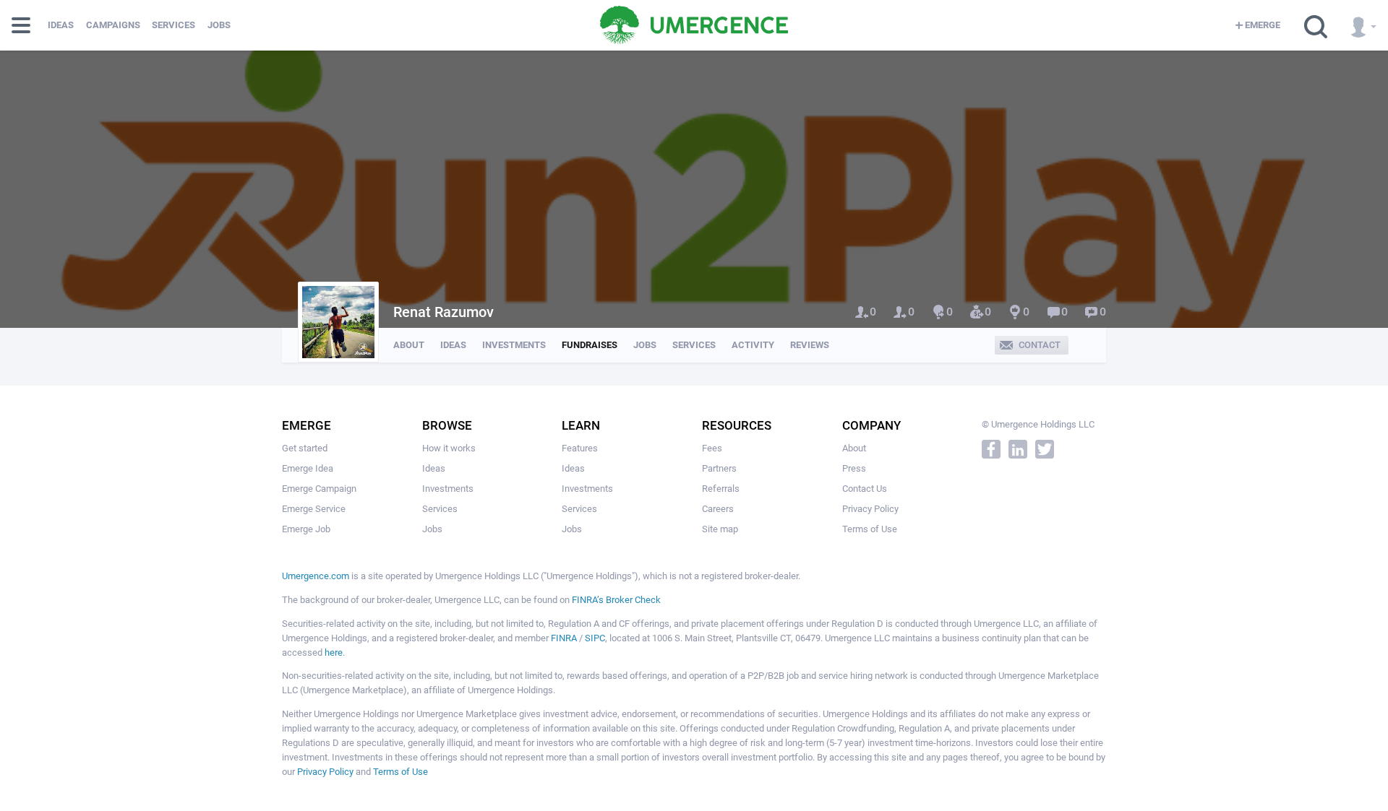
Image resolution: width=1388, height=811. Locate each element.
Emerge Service (314, 508)
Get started (304, 448)
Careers (718, 508)
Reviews (809, 344)
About (408, 344)
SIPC (595, 638)
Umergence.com (315, 576)
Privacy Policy (870, 508)
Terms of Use (869, 529)
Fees (712, 448)
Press (854, 468)
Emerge (1262, 24)
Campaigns (113, 24)
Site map (720, 529)
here (334, 652)
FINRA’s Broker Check (616, 599)
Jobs (219, 24)
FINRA (564, 638)
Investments (514, 344)
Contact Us (864, 488)
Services (173, 24)
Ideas (61, 24)
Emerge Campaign (319, 488)
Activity (753, 344)
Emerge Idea (307, 468)
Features (580, 448)
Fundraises (589, 344)
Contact (1040, 344)
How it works (449, 448)
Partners (719, 468)
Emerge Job (306, 529)
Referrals (721, 488)
